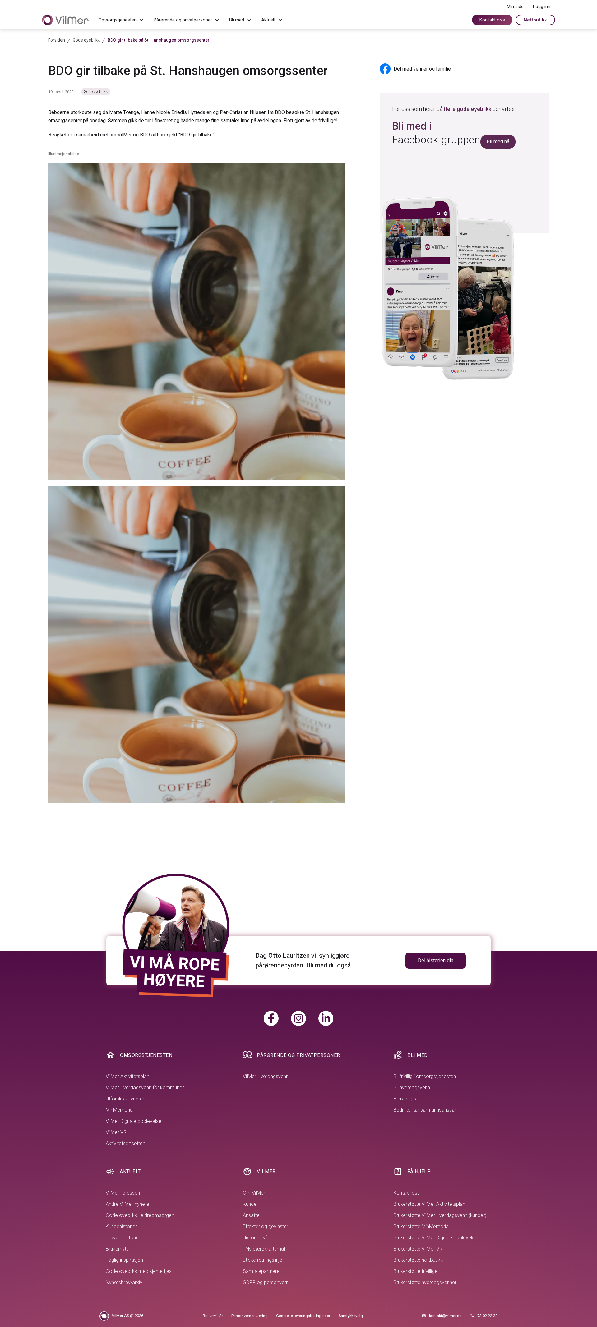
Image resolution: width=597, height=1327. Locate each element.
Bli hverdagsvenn (411, 1088)
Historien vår (256, 1238)
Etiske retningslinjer (263, 1260)
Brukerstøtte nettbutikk (418, 1260)
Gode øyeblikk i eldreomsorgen (140, 1215)
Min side (515, 6)
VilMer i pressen (123, 1193)
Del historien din (435, 960)
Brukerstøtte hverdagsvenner (424, 1282)
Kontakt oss (492, 20)
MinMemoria (119, 1110)
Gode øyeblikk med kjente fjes (139, 1271)
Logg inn (541, 6)
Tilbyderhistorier (123, 1238)
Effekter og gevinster (265, 1226)
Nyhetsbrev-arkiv (124, 1282)
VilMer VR (116, 1132)
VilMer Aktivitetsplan (127, 1076)
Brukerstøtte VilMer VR (417, 1249)
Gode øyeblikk (96, 91)
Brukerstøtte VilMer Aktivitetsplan (429, 1204)
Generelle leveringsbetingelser (303, 1315)
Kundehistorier (121, 1226)
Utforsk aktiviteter (125, 1099)
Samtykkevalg (351, 1315)
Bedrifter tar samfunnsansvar (424, 1110)
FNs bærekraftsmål (264, 1249)
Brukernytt (117, 1249)
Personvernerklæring (249, 1315)
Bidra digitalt (406, 1099)
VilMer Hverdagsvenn (266, 1076)
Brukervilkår (213, 1315)
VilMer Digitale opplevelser (134, 1121)
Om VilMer (254, 1193)
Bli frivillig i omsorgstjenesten (424, 1076)
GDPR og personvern (266, 1282)
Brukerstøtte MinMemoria (421, 1226)
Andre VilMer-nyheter (128, 1204)
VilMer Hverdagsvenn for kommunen (145, 1088)
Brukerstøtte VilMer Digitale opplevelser (436, 1238)
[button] (121, 20)
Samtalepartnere (261, 1271)
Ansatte (251, 1215)
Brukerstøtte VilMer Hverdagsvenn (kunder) (439, 1215)
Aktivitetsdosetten (125, 1143)
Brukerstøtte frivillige (415, 1271)
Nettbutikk (535, 20)
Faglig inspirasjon (124, 1260)
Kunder (250, 1204)
